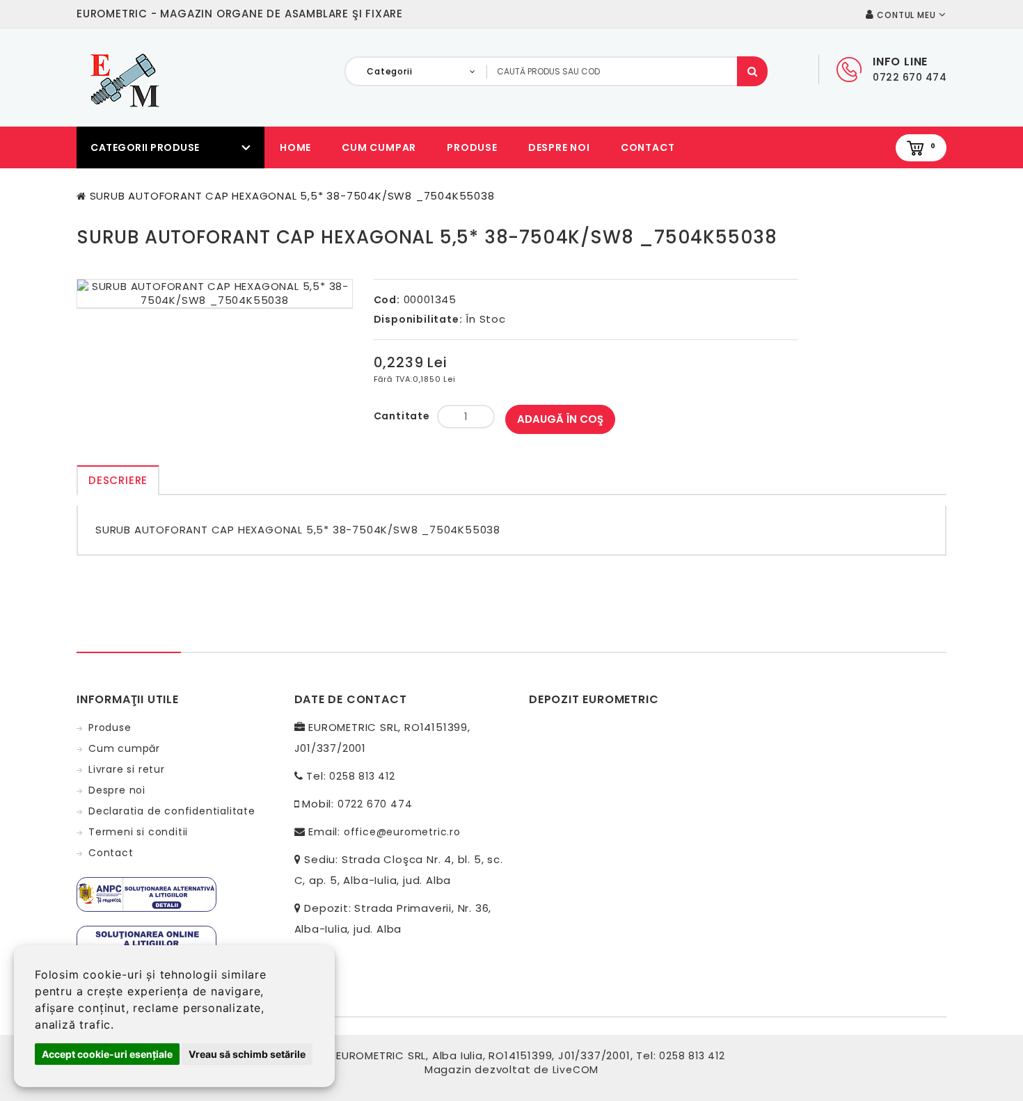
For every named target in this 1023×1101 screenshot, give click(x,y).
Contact (648, 147)
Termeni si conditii (138, 832)
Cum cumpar (379, 147)
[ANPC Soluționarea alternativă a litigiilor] (146, 894)
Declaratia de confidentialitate (171, 811)
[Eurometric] (122, 79)
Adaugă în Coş (560, 419)
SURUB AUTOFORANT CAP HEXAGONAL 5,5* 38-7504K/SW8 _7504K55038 (292, 195)
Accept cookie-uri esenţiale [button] (107, 1054)
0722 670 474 (375, 804)
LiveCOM (576, 1070)
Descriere (118, 480)
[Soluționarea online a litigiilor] (146, 942)
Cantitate (402, 416)
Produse (472, 147)
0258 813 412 (362, 776)
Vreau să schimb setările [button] (247, 1054)
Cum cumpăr (124, 748)
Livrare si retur (126, 769)
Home (295, 147)
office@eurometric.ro (402, 832)
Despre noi (559, 147)
